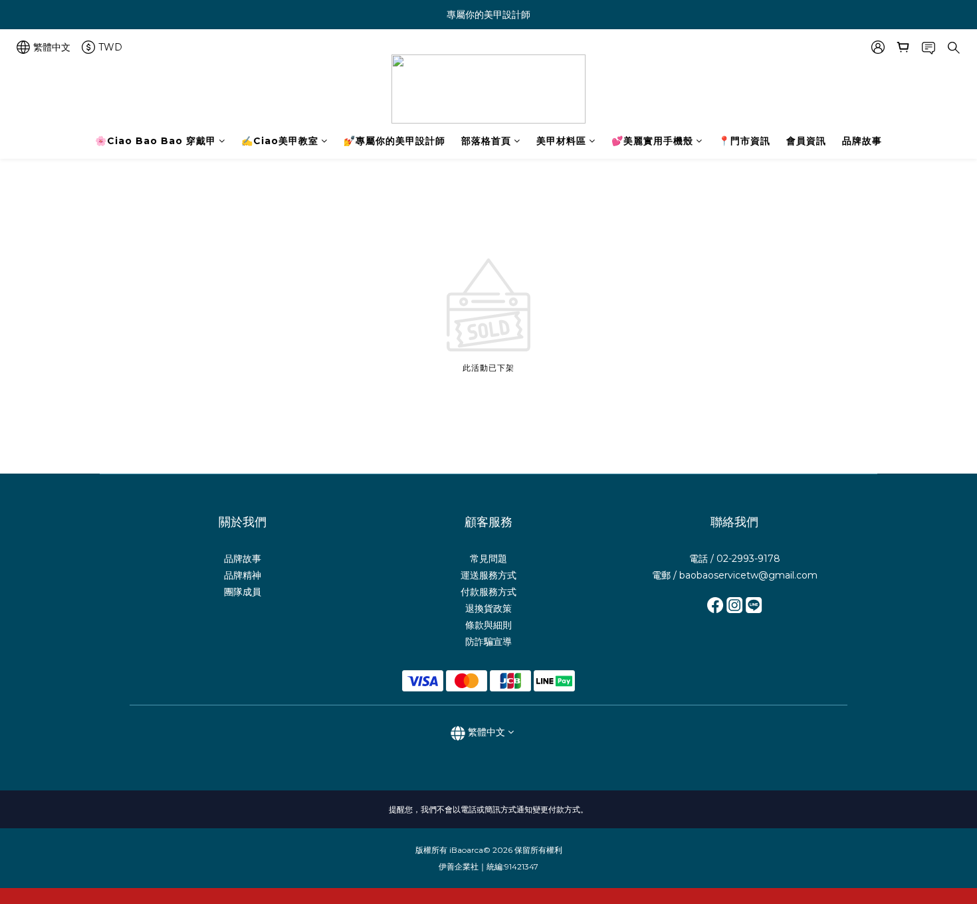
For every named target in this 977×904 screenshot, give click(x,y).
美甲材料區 (561, 141)
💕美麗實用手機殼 (652, 141)
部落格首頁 (486, 141)
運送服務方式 (488, 575)
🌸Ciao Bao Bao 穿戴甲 (155, 141)
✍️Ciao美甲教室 (279, 141)
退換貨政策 (488, 608)
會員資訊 (806, 141)
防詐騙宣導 (488, 642)
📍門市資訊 (744, 141)
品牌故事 (862, 141)
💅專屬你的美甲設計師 (394, 141)
